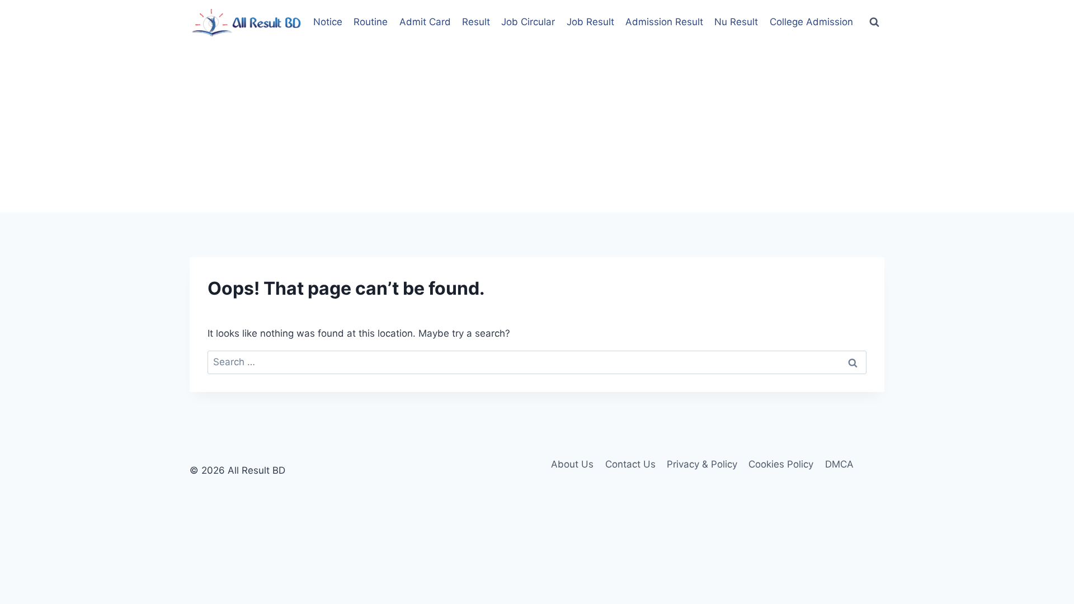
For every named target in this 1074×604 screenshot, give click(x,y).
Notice (327, 21)
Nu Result (736, 21)
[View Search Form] (874, 22)
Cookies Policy (780, 464)
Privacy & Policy (702, 464)
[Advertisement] (537, 128)
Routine (371, 21)
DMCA (839, 464)
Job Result (590, 21)
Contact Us (630, 464)
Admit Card (425, 21)
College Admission (811, 21)
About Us (572, 464)
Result (476, 21)
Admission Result (664, 21)
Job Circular (528, 21)
